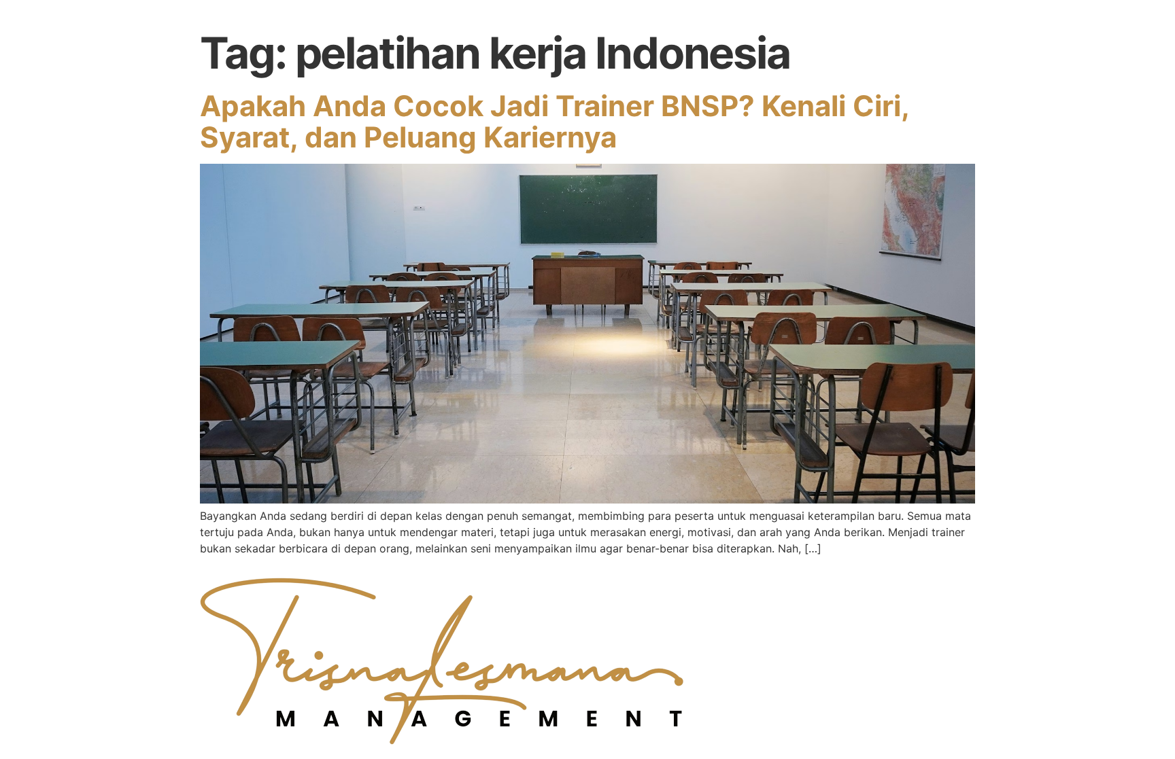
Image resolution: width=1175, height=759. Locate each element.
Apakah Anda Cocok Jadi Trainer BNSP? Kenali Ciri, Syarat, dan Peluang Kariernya (554, 121)
